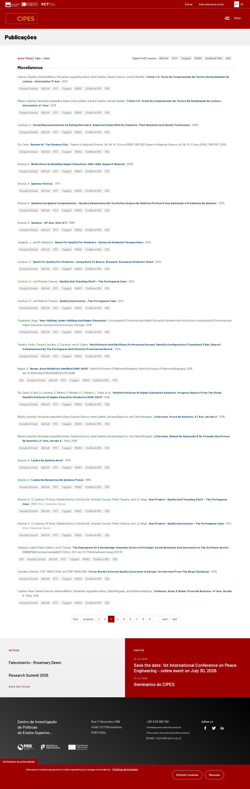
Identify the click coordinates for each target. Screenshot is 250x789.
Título (29, 58)
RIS (228, 58)
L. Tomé (99, 392)
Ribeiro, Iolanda (27, 100)
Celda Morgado (143, 416)
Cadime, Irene (26, 591)
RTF (174, 58)
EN (242, 4)
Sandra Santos (116, 76)
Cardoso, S (24, 125)
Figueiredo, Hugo (28, 320)
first (75, 619)
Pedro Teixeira (120, 499)
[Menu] (227, 18)
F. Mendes (72, 392)
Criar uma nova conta (211, 4)
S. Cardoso (64, 344)
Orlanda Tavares (48, 281)
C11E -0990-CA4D (50, 571)
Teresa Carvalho (46, 344)
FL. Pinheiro (86, 392)
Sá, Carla (23, 144)
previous (88, 619)
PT (236, 4)
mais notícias (19, 686)
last (174, 619)
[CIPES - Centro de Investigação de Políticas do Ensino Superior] (22, 18)
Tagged (186, 58)
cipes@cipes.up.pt (169, 738)
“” (111, 125)
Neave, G (23, 368)
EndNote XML (213, 58)
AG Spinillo (138, 76)
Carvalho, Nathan (28, 571)
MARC (198, 58)
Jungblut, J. (25, 242)
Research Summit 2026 (28, 675)
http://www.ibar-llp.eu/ (52, 503)
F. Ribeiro (59, 392)
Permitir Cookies (187, 774)
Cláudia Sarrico (65, 499)
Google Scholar (29, 88)
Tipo (37, 58)
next (165, 619)
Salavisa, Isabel (27, 547)
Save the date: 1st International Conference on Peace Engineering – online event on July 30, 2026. (185, 667)
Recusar (214, 774)
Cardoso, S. (25, 281)
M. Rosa (50, 499)
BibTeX (163, 58)
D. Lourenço (46, 392)
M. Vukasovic (45, 242)
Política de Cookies (125, 769)
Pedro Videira (46, 547)
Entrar (188, 4)
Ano (47, 58)
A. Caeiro (82, 344)
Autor (21, 58)
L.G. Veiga (141, 499)
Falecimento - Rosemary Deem (35, 662)
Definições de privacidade (19, 761)
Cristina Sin (83, 499)
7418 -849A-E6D (77, 571)
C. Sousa (65, 547)
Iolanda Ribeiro (46, 76)
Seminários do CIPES (154, 684)
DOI (21, 380)
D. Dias (34, 392)
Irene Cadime (98, 76)
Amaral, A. (24, 499)
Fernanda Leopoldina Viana (73, 76)
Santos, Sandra (27, 76)
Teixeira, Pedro (26, 344)
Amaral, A (23, 164)
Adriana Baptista (117, 416)
